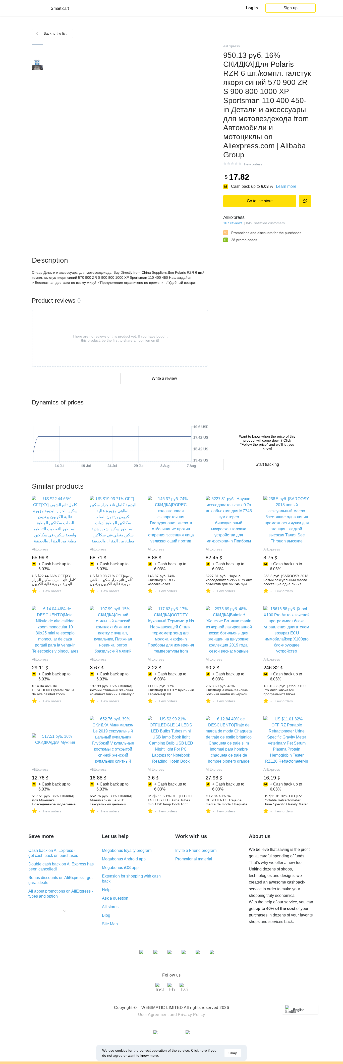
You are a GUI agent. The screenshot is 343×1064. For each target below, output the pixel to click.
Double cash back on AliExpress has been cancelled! (61, 866)
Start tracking (267, 464)
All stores (110, 907)
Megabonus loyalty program (126, 850)
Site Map (110, 924)
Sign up (290, 8)
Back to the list (55, 33)
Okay (232, 1053)
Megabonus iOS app (120, 867)
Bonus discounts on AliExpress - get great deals (60, 880)
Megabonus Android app (124, 859)
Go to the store (260, 201)
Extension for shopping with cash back (131, 878)
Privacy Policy (191, 1014)
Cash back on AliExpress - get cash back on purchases (53, 853)
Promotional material (193, 859)
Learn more (286, 186)
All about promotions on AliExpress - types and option (60, 893)
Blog (106, 915)
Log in (252, 8)
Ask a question (115, 898)
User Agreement (153, 1014)
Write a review (164, 378)
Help (106, 890)
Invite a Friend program (195, 850)
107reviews (232, 223)
